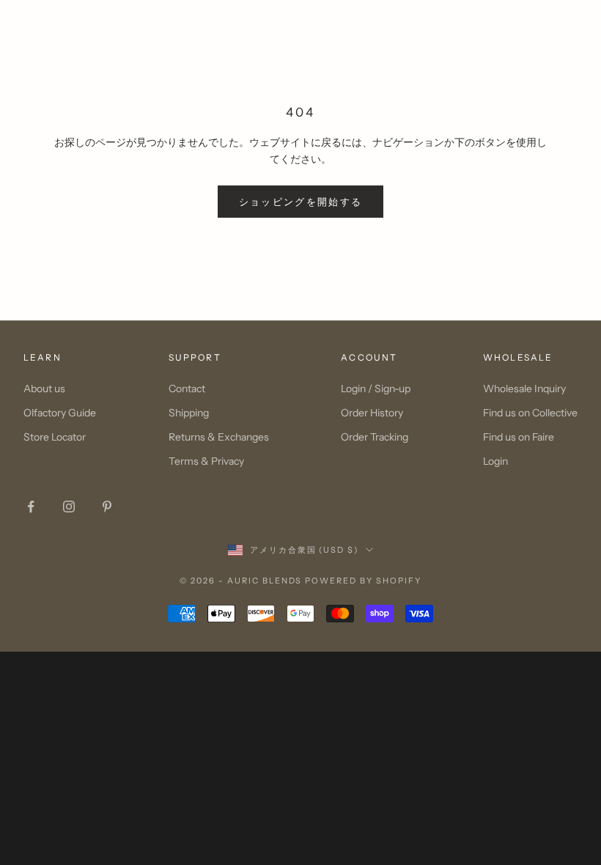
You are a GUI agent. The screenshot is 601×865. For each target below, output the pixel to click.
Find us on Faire (518, 436)
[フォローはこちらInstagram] (69, 506)
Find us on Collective (530, 412)
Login (495, 461)
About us (44, 388)
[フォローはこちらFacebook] (30, 506)
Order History (372, 412)
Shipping (189, 412)
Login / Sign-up (375, 388)
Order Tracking (374, 436)
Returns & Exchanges (219, 436)
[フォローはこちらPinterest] (107, 506)
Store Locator (54, 436)
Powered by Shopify (363, 580)
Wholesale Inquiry (524, 388)
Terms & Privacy (206, 461)
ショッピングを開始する (301, 201)
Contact (187, 388)
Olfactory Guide (59, 412)
